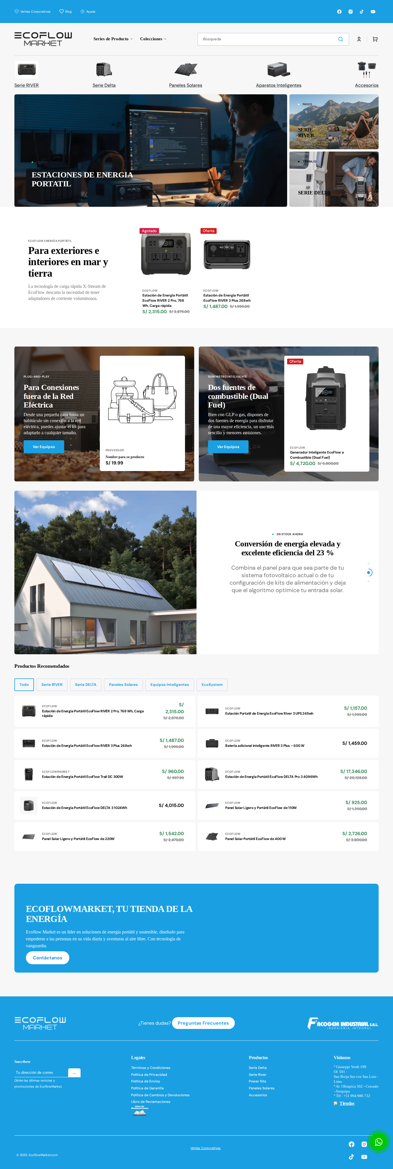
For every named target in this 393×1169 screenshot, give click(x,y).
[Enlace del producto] (166, 276)
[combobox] (273, 39)
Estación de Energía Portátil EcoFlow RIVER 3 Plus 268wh (227, 298)
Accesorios (258, 1095)
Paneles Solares (123, 684)
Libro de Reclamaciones (150, 1101)
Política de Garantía (147, 1088)
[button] (359, 39)
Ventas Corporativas (205, 1148)
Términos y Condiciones (150, 1068)
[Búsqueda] (341, 39)
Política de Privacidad (149, 1074)
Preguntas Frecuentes (203, 1023)
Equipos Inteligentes (169, 684)
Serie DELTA (85, 684)
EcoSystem (212, 684)
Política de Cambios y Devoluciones (160, 1095)
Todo (24, 684)
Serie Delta (258, 1068)
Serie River (257, 1074)
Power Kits (257, 1081)
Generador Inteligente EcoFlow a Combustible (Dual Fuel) (317, 455)
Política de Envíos (145, 1081)
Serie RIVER (51, 684)
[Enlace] (150, 150)
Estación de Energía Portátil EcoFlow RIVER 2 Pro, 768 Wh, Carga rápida (165, 300)
